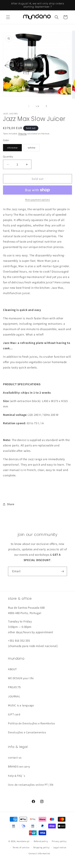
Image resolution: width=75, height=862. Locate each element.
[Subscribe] (62, 571)
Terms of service (21, 847)
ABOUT (12, 669)
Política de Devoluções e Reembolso (31, 723)
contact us (15, 757)
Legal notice (59, 847)
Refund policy (41, 841)
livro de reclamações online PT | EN (30, 784)
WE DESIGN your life (21, 678)
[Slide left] (28, 106)
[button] (8, 17)
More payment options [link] (37, 199)
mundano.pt (23, 841)
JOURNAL (14, 696)
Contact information (39, 853)
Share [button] (10, 504)
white (34, 148)
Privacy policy (59, 841)
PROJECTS (14, 687)
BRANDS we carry (19, 766)
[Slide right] (46, 106)
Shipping (22, 133)
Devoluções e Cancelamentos (27, 732)
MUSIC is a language (21, 705)
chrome (14, 148)
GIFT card (14, 714)
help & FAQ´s (16, 775)
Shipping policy (41, 847)
